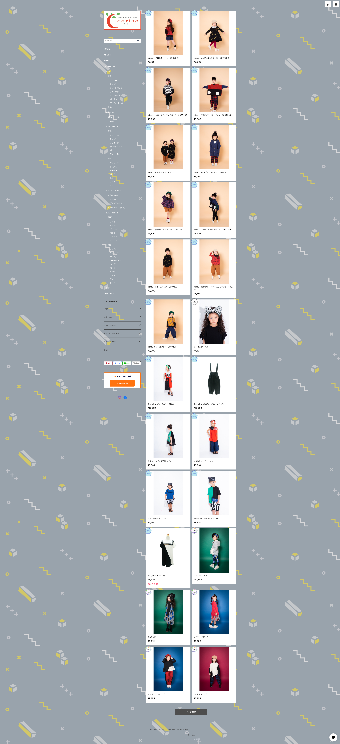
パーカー (114, 170)
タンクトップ (115, 95)
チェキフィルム (116, 203)
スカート (113, 178)
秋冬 (110, 107)
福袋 (108, 288)
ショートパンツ (116, 88)
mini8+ (113, 199)
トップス (113, 167)
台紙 (112, 121)
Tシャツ (113, 84)
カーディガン (115, 260)
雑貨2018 (110, 112)
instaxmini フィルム (116, 208)
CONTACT (109, 294)
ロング (112, 264)
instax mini (113, 195)
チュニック (114, 92)
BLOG (106, 60)
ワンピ (112, 182)
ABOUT (107, 55)
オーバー (114, 257)
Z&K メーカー (114, 117)
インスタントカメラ (113, 190)
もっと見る (191, 712)
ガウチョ (113, 99)
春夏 (110, 76)
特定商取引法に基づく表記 (178, 730)
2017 (108, 71)
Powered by (188, 739)
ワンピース (114, 80)
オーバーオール (116, 103)
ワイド (112, 275)
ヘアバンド (114, 135)
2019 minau (112, 213)
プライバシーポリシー (156, 730)
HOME (107, 49)
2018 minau (112, 126)
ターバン (113, 185)
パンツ (112, 150)
